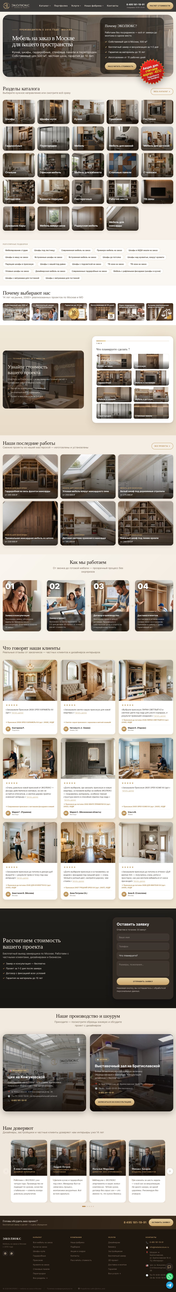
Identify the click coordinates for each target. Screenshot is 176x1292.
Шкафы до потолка (112, 257)
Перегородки (39, 1273)
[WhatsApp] (11, 1253)
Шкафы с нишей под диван (53, 264)
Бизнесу (112, 1247)
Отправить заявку (143, 981)
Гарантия (112, 1269)
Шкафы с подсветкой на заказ (86, 264)
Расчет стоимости (160, 6)
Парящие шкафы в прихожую (19, 264)
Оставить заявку (161, 1222)
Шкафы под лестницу (44, 250)
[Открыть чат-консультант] (169, 1267)
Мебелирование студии (16, 250)
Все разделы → (40, 1278)
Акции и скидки (78, 1251)
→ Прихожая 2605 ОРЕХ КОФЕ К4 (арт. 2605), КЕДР (143, 806)
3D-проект (113, 1260)
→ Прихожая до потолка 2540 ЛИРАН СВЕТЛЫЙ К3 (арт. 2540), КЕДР (145, 721)
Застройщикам (115, 1251)
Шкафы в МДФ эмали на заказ (143, 250)
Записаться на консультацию (114, 1102)
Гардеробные (39, 1256)
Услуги (75, 5)
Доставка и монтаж (117, 1264)
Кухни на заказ (40, 1247)
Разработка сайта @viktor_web (92, 1289)
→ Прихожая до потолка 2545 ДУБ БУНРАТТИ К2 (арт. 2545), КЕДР (28, 886)
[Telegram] (5, 1253)
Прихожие (38, 1260)
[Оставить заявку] (152, 72)
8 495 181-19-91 (136, 4)
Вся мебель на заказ (43, 1242)
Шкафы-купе (39, 1251)
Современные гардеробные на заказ (89, 271)
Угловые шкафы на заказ (17, 271)
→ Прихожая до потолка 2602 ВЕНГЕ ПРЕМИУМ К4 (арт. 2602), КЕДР (87, 805)
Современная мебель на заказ (75, 250)
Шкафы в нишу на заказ (16, 257)
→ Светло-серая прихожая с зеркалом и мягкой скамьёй (87, 722)
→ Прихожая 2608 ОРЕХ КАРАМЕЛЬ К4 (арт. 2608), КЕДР (30, 722)
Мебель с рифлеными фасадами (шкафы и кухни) (137, 271)
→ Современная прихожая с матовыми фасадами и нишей (30, 806)
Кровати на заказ (41, 1264)
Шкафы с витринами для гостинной (22, 278)
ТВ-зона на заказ (116, 264)
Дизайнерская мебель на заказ (50, 271)
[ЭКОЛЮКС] (17, 6)
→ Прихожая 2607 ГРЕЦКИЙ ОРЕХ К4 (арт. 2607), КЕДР (87, 888)
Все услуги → (114, 1273)
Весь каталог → (162, 91)
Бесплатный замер (117, 1256)
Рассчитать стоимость (120, 66)
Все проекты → (162, 446)
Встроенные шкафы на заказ (48, 257)
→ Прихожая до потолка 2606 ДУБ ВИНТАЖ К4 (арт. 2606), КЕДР (144, 886)
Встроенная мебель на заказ (82, 257)
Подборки (75, 1247)
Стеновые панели (41, 1269)
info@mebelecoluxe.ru (159, 1247)
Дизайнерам (114, 1242)
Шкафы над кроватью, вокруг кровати (145, 257)
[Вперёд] (170, 1171)
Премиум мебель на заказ (109, 250)
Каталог (44, 5)
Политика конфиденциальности (59, 1289)
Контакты (112, 5)
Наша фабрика (93, 5)
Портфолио (61, 5)
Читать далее (17, 713)
